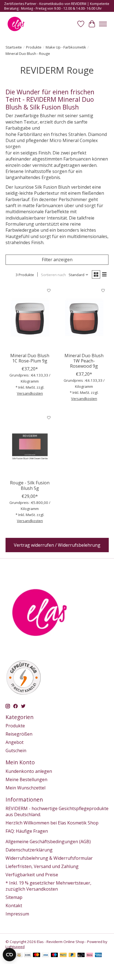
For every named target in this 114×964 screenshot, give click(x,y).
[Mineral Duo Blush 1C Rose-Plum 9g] (30, 317)
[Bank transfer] (27, 955)
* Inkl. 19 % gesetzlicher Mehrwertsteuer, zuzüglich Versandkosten (48, 886)
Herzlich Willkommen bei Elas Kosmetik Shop (52, 823)
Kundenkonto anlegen (29, 771)
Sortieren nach (53, 274)
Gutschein (16, 750)
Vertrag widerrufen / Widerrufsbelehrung (57, 545)
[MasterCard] (36, 955)
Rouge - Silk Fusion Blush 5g (30, 485)
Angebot (15, 742)
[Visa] (45, 955)
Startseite (14, 47)
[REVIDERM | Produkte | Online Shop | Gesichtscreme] (16, 24)
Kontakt (14, 905)
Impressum (17, 914)
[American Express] (98, 955)
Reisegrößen (19, 734)
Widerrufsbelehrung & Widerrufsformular (49, 858)
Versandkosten (30, 393)
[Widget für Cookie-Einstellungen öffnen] (9, 954)
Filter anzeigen (57, 260)
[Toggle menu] (102, 24)
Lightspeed (15, 946)
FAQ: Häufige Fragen (27, 831)
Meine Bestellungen (26, 779)
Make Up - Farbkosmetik (66, 47)
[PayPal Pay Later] (72, 955)
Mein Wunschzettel (25, 788)
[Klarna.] (89, 955)
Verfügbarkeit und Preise (32, 875)
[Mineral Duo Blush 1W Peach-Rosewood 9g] (84, 317)
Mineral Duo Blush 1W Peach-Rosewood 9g (83, 361)
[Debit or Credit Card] (81, 955)
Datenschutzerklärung (29, 850)
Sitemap (14, 897)
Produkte (34, 47)
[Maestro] (54, 955)
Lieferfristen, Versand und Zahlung (42, 866)
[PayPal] (63, 955)
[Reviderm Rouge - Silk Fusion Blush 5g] (30, 444)
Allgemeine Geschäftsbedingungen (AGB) (48, 842)
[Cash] (18, 955)
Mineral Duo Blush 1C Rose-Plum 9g (29, 358)
